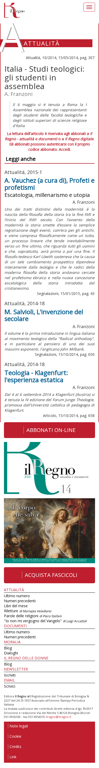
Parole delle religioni (33, 615)
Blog (8, 647)
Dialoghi (11, 652)
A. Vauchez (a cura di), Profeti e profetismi (49, 183)
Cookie (15, 736)
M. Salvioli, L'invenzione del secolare (43, 315)
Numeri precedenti (20, 600)
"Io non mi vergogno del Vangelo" (45, 620)
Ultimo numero (17, 595)
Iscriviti (10, 675)
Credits (15, 746)
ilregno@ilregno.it (58, 717)
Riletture (27, 610)
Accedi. (65, 149)
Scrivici (9, 686)
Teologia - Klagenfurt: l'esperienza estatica (36, 376)
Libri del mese (16, 605)
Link (13, 756)
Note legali (19, 725)
